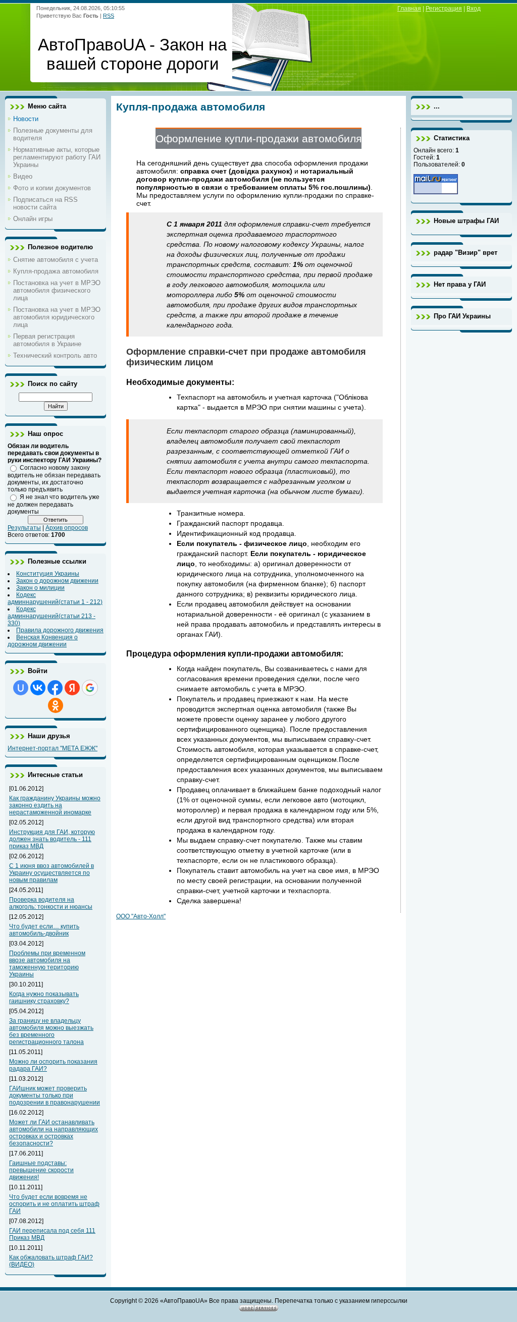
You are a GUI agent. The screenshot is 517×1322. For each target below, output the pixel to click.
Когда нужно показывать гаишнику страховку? (44, 997)
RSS (108, 16)
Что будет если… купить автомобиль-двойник (44, 930)
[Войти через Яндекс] (72, 687)
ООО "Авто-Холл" (141, 916)
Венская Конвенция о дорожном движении (43, 641)
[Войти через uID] (20, 687)
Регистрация (444, 8)
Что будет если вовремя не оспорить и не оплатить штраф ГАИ (54, 1204)
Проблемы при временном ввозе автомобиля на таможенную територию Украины (47, 964)
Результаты (24, 527)
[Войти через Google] (90, 688)
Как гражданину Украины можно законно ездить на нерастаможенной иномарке (54, 805)
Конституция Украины (47, 573)
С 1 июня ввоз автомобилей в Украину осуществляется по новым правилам (51, 873)
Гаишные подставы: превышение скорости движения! (41, 1170)
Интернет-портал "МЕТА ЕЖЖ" (52, 748)
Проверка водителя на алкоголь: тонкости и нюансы (50, 903)
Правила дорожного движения (60, 630)
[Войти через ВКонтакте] (37, 687)
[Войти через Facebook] (55, 687)
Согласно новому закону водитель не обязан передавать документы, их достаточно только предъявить (54, 478)
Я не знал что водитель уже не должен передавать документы (53, 504)
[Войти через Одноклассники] (55, 705)
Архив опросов (66, 527)
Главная (409, 8)
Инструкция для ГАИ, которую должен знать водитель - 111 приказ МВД (52, 839)
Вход (474, 8)
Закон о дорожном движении (57, 580)
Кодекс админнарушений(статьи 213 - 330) (51, 616)
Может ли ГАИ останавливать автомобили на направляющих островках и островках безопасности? (53, 1133)
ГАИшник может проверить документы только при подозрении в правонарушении (54, 1095)
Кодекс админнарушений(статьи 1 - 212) (55, 598)
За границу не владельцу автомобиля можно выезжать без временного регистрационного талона (51, 1031)
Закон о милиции (40, 587)
